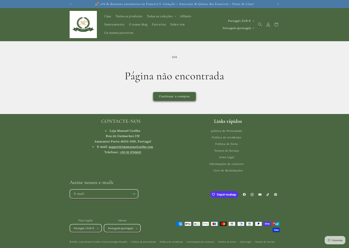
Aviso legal (245, 241)
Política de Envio (226, 144)
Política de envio (227, 241)
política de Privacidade (226, 131)
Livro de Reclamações (228, 170)
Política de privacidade (143, 241)
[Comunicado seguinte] (278, 3)
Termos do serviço (265, 241)
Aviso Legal (226, 157)
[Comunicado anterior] (71, 3)
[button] (161, 16)
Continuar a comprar (174, 96)
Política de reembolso (226, 137)
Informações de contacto (226, 164)
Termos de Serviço (226, 150)
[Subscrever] (133, 193)
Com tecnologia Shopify (114, 241)
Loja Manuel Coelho (90, 241)
